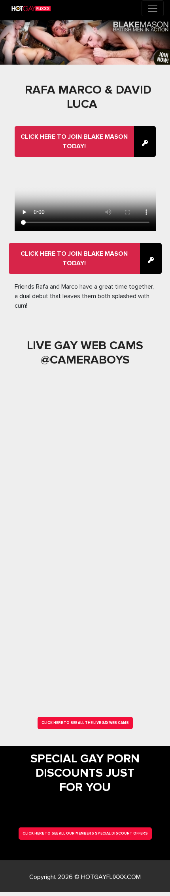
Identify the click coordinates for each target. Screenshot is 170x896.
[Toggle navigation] (153, 8)
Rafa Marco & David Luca (88, 96)
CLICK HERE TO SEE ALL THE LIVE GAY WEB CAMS (85, 723)
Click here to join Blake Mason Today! (74, 141)
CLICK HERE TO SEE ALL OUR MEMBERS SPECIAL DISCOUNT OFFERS (85, 833)
